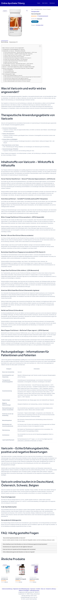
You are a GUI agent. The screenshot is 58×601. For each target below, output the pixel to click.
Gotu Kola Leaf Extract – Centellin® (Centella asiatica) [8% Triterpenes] (18, 53)
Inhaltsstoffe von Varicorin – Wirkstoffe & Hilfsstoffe (14, 50)
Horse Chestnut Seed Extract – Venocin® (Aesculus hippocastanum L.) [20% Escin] (21, 52)
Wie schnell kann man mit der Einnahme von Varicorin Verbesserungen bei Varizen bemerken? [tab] (25, 544)
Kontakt (38, 588)
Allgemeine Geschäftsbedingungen (21, 588)
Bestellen (34, 21)
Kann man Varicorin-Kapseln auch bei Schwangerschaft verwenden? (18, 79)
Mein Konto (45, 3)
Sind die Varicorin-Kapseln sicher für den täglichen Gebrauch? (16, 78)
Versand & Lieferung (50, 588)
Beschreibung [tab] (4, 42)
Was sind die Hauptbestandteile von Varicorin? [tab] (14, 537)
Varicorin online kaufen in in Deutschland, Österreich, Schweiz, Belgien (18, 68)
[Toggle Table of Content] (39, 46)
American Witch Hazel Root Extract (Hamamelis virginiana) (16, 60)
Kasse (38, 3)
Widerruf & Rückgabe (24, 590)
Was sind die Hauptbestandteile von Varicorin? (13, 75)
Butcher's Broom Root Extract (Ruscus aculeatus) (14, 56)
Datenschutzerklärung (7, 588)
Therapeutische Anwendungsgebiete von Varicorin (14, 49)
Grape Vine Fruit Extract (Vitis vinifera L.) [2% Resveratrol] (16, 59)
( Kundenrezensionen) (42, 16)
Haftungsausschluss (34, 590)
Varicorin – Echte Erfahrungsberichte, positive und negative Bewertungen (19, 66)
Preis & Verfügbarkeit (9, 69)
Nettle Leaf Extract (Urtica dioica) (11, 62)
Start (32, 9)
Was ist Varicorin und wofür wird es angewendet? (13, 47)
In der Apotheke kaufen (9, 71)
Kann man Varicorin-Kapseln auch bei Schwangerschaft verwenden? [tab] (19, 549)
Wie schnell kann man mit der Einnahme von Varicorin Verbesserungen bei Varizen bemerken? (23, 76)
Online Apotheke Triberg (13, 3)
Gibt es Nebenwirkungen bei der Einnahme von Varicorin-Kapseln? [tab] (19, 552)
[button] (27, 11)
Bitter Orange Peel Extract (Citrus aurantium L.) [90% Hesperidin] (17, 55)
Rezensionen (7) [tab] (13, 42)
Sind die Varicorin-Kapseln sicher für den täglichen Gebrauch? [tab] (18, 546)
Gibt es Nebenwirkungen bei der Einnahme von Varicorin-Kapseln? (17, 81)
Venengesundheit (38, 9)
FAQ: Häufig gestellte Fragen (9, 74)
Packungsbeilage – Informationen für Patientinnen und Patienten (17, 65)
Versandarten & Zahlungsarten (10, 72)
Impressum (32, 588)
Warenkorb (52, 3)
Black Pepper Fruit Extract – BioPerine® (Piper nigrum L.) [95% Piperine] (19, 63)
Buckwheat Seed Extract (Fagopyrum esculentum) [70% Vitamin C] (18, 58)
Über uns (43, 588)
